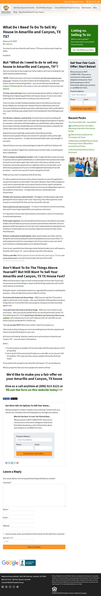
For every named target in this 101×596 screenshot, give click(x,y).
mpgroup (8, 44)
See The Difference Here (83, 50)
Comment (7, 482)
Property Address (23, 436)
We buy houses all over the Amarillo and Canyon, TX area (39, 255)
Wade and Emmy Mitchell (10, 576)
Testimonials (86, 8)
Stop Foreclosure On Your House (31, 12)
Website (6, 526)
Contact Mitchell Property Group (67, 8)
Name (6, 509)
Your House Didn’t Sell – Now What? (82, 122)
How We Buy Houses (44, 8)
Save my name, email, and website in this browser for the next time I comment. (35, 534)
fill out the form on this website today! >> (34, 390)
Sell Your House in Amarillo (24, 8)
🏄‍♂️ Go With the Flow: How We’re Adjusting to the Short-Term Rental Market (81, 128)
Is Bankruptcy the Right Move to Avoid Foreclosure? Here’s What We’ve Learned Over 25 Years (83, 143)
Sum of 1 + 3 (8, 538)
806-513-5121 (6, 579)
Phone (18, 444)
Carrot (84, 593)
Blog (15, 12)
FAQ (94, 8)
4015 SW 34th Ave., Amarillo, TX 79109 (33, 576)
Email (37, 444)
